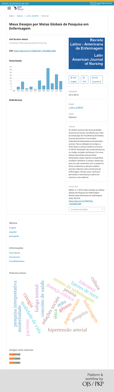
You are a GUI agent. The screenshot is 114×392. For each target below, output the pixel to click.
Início (11, 16)
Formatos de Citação (79, 209)
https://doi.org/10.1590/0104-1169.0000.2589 (35, 50)
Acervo (20, 16)
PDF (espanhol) (96, 79)
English (12, 227)
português (14, 236)
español (13, 232)
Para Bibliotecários (16, 261)
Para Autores (14, 257)
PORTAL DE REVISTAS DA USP (15, 4)
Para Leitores (14, 253)
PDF (84, 81)
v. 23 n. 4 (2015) (32, 16)
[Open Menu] (9, 8)
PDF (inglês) (74, 79)
